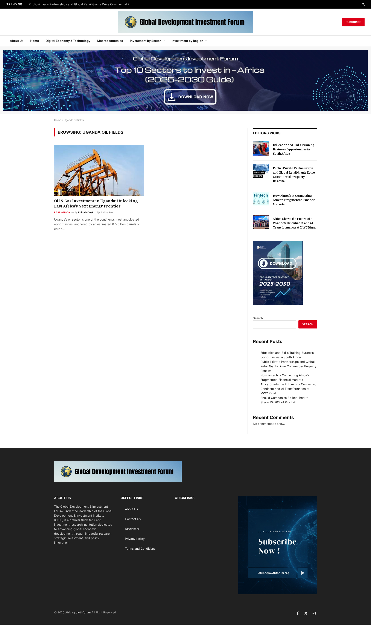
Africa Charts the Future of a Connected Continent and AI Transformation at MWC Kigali (294, 223)
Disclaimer (132, 529)
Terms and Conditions (140, 548)
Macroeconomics (110, 40)
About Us (16, 40)
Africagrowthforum (78, 612)
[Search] (363, 4)
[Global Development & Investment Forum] (185, 22)
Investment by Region (187, 40)
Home (34, 40)
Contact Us (133, 519)
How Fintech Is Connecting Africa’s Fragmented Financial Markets (294, 200)
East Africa (62, 212)
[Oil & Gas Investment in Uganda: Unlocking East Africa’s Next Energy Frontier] (99, 170)
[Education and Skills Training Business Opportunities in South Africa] (261, 148)
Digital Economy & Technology (68, 40)
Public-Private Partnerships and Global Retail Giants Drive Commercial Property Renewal (82, 4)
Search (258, 318)
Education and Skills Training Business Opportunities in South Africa (293, 149)
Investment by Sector (145, 40)
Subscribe (353, 22)
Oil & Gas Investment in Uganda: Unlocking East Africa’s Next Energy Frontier (96, 203)
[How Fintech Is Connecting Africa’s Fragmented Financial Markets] (261, 199)
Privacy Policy (135, 538)
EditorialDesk (85, 212)
